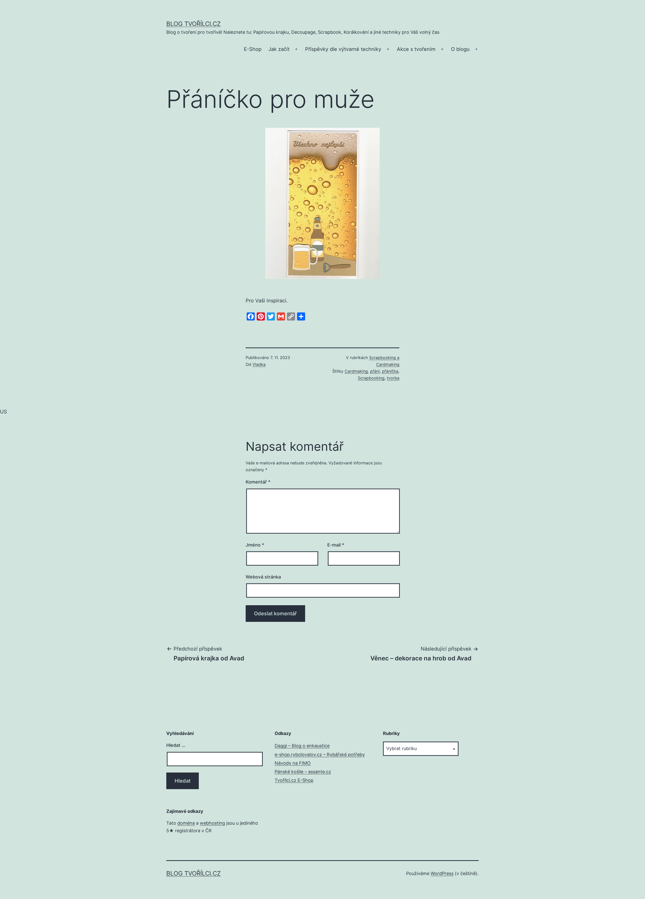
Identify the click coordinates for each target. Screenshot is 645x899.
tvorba (393, 377)
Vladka (259, 364)
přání (375, 371)
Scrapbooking (371, 377)
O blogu (460, 49)
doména (186, 823)
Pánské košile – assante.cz (303, 771)
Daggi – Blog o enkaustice (302, 745)
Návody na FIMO (293, 763)
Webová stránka (263, 577)
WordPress (442, 873)
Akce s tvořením (416, 49)
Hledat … (175, 745)
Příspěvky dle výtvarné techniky (343, 49)
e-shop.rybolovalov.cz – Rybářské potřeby (320, 754)
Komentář (258, 482)
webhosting (212, 823)
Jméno (255, 545)
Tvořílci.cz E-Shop (294, 780)
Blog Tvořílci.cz (193, 23)
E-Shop (253, 49)
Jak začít (278, 49)
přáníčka (390, 371)
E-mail (335, 545)
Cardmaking (356, 371)
